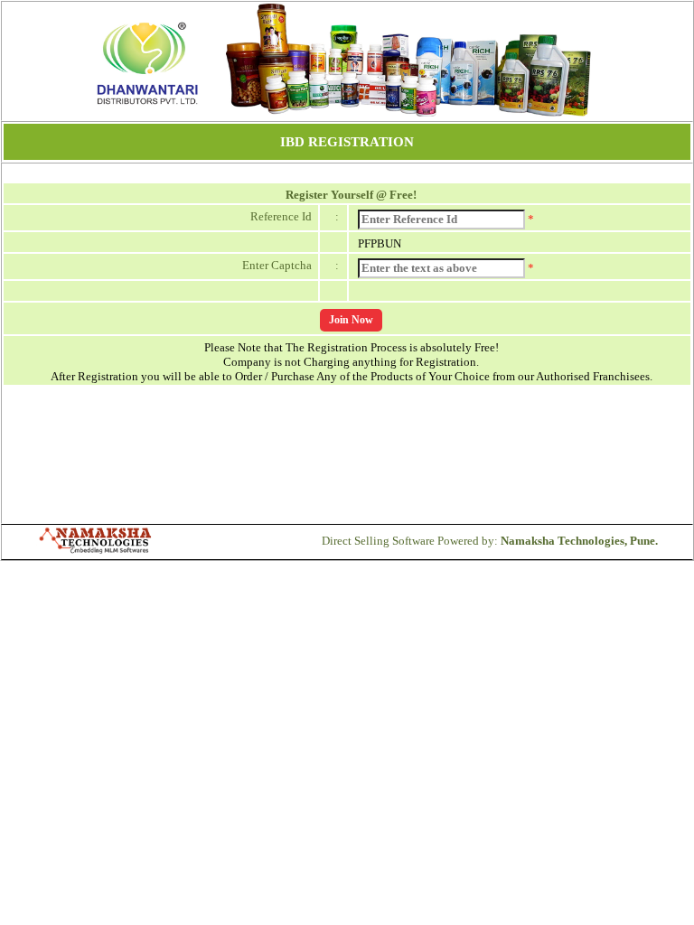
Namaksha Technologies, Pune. (579, 540)
